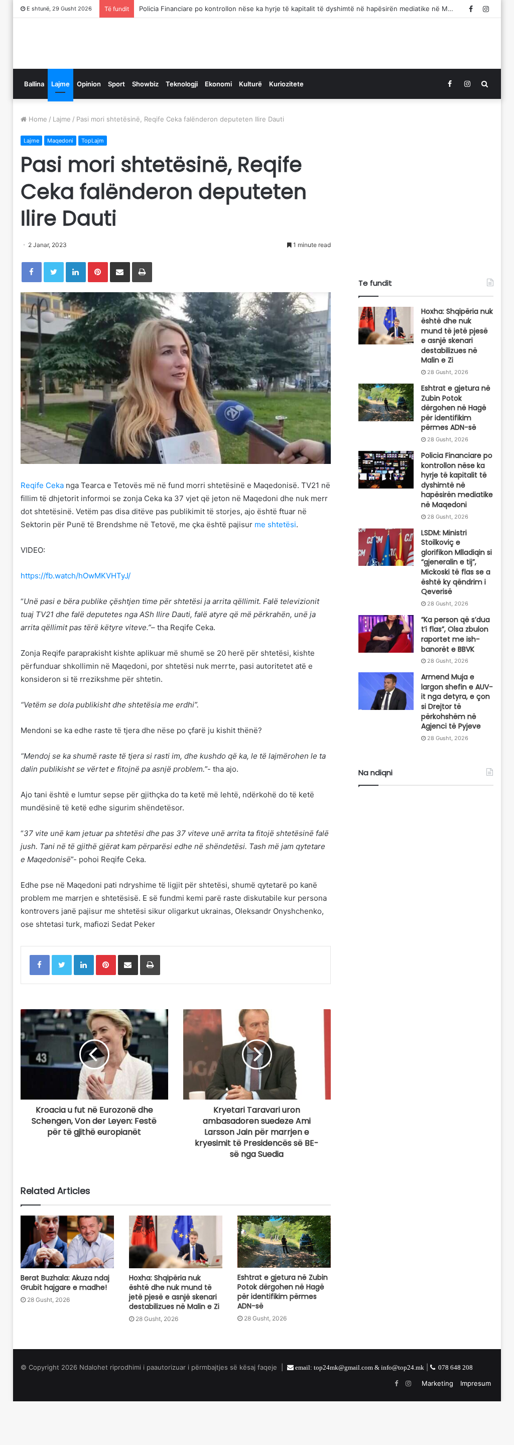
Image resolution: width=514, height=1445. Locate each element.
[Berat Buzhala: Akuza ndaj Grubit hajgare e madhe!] (67, 1285)
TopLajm (92, 184)
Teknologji (182, 128)
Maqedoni (60, 184)
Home (37, 163)
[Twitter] (54, 316)
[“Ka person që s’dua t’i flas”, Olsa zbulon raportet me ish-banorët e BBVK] (386, 677)
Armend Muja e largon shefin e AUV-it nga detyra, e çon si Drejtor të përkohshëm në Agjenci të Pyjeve (457, 745)
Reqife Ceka (42, 529)
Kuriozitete (286, 128)
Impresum (475, 1427)
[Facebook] (32, 316)
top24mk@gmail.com (343, 1411)
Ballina (34, 128)
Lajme (60, 128)
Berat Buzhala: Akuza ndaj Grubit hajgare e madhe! (65, 1326)
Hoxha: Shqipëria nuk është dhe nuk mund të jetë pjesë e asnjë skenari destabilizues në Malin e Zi (174, 1335)
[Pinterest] (98, 316)
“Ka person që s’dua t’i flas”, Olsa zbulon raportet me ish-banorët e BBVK (455, 678)
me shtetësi (275, 568)
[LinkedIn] (76, 316)
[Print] (142, 316)
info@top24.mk (402, 1411)
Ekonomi (218, 128)
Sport (116, 128)
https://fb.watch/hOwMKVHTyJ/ (76, 619)
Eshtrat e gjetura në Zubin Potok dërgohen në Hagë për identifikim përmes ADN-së (282, 1335)
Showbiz (145, 128)
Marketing (437, 1427)
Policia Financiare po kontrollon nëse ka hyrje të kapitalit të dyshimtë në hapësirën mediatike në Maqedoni (306, 9)
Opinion (89, 128)
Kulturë (250, 128)
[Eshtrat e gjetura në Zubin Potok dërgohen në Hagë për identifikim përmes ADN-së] (284, 1285)
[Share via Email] (120, 316)
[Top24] (86, 65)
